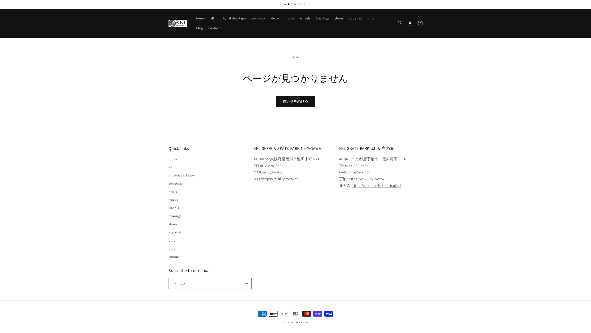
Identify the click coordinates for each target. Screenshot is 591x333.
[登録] (246, 283)
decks (173, 192)
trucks (173, 200)
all (170, 167)
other (173, 240)
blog (172, 249)
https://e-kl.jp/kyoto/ (366, 178)
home (173, 159)
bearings (175, 216)
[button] (400, 23)
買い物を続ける (295, 101)
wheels (174, 208)
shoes (173, 224)
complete (176, 183)
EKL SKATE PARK (300, 322)
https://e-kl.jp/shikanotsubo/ (376, 185)
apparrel (175, 232)
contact (174, 257)
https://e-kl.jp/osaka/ (280, 178)
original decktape (182, 175)
